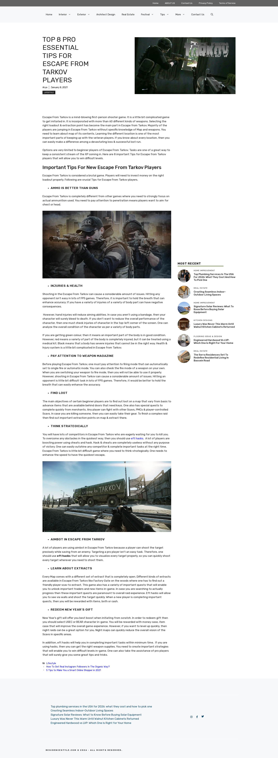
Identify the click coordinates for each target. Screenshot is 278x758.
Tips (162, 14)
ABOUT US (170, 3)
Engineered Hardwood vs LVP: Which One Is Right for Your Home (213, 341)
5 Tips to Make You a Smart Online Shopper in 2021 (73, 670)
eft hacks (137, 438)
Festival (145, 14)
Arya (44, 87)
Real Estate (128, 14)
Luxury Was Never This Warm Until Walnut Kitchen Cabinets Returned (214, 325)
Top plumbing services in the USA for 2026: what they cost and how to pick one (214, 277)
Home (155, 3)
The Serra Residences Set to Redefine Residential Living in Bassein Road (211, 357)
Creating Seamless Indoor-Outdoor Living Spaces (210, 293)
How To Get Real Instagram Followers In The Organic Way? (78, 666)
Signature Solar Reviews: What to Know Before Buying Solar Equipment (214, 309)
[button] (212, 14)
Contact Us (186, 3)
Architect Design (105, 14)
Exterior (81, 14)
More (178, 14)
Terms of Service (227, 3)
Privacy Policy (206, 3)
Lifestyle (49, 92)
